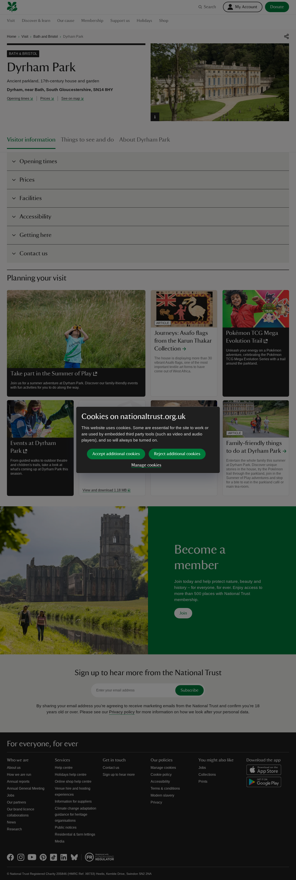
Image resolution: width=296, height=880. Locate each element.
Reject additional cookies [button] (177, 454)
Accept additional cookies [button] (116, 454)
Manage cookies (146, 465)
